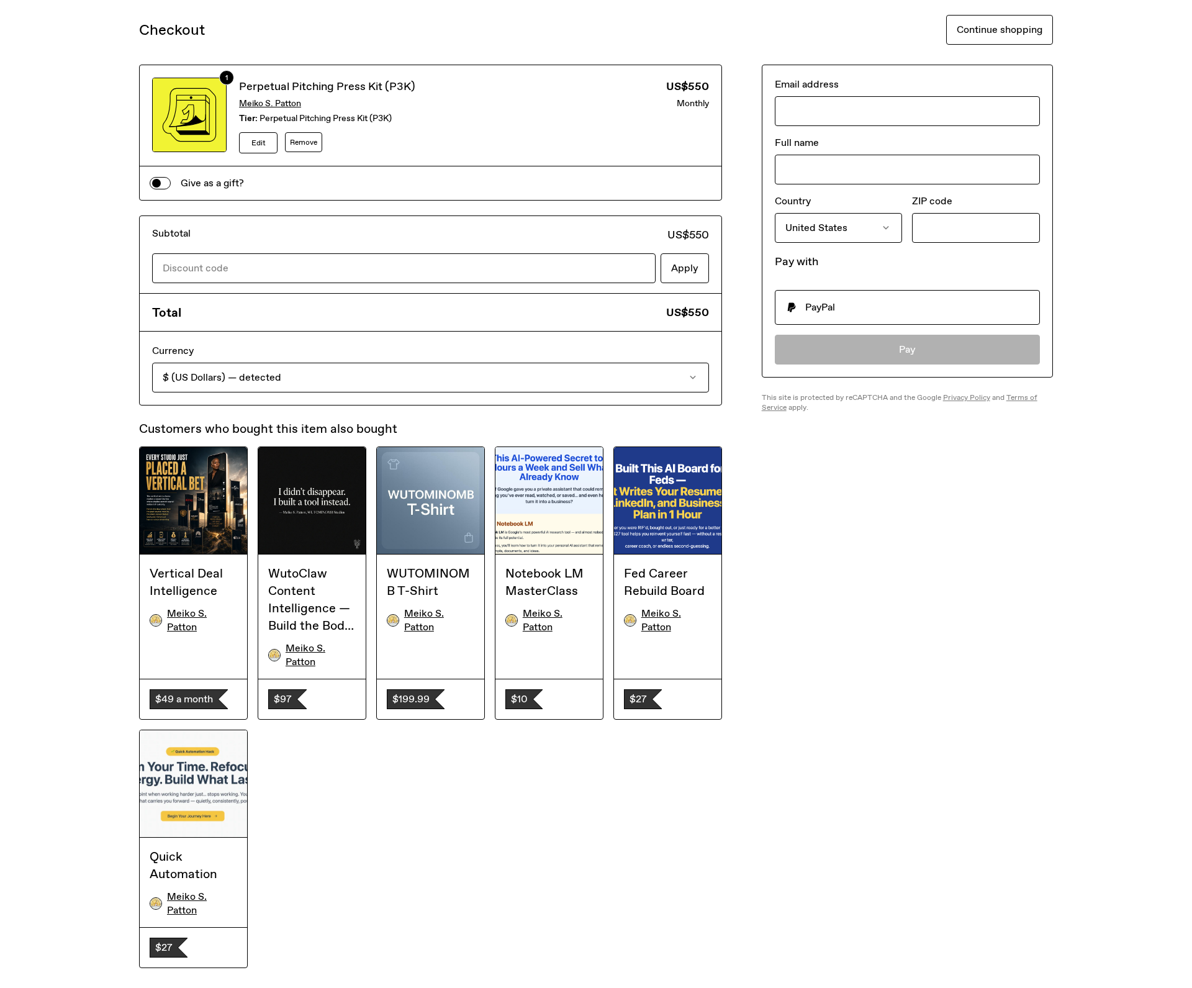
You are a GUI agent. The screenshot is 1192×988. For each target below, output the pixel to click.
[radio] (907, 307)
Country (793, 201)
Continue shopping (999, 29)
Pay (907, 349)
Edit (258, 142)
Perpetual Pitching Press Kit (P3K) (327, 86)
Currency (173, 350)
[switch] (160, 183)
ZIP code (932, 201)
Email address (807, 84)
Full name (797, 142)
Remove (303, 142)
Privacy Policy (966, 397)
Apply (684, 268)
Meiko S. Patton (270, 103)
